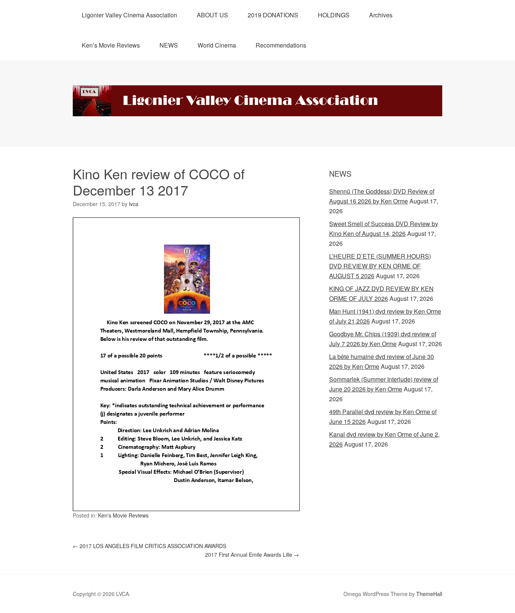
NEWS (168, 45)
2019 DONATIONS (273, 15)
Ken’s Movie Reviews (111, 45)
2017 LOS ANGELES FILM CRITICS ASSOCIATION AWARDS (149, 546)
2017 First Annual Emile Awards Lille (252, 554)
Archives (380, 15)
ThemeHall (429, 594)
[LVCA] (257, 109)
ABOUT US (212, 15)
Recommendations (281, 45)
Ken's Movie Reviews (123, 515)
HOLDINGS (333, 15)
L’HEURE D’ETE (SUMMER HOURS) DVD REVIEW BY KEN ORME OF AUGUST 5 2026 (380, 266)
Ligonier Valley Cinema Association (129, 15)
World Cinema (217, 45)
